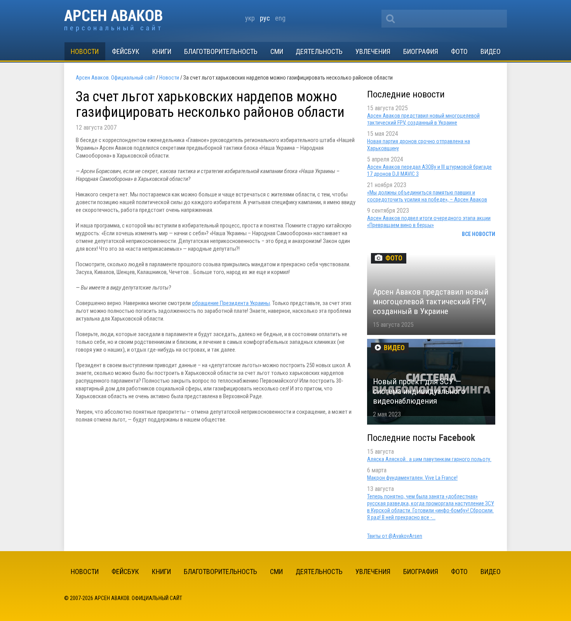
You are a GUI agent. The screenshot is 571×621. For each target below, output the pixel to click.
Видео (490, 51)
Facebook (457, 437)
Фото (459, 51)
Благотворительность (221, 51)
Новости (85, 51)
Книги (161, 51)
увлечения (372, 51)
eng (280, 18)
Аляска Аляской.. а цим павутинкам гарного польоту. (429, 459)
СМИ (276, 51)
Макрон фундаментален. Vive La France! (412, 478)
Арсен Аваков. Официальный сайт (113, 21)
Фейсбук (125, 51)
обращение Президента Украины (231, 303)
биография (420, 51)
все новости (478, 234)
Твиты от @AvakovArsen (394, 536)
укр (250, 18)
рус (265, 18)
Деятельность (319, 51)
